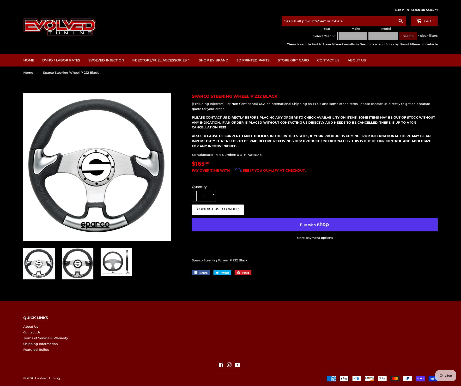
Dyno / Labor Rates (61, 60)
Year (327, 28)
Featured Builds (36, 349)
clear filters (427, 35)
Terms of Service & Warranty (45, 338)
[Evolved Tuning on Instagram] (229, 366)
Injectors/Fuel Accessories (160, 60)
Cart (428, 21)
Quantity (199, 187)
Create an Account (424, 10)
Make (356, 28)
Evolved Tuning (47, 378)
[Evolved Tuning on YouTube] (237, 366)
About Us (357, 60)
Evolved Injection (106, 60)
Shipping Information (40, 344)
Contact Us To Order (218, 209)
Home (28, 60)
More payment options (315, 238)
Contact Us (328, 60)
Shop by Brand (213, 60)
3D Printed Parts (253, 60)
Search (408, 36)
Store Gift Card (293, 60)
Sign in (400, 10)
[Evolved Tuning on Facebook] (221, 366)
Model (386, 28)
